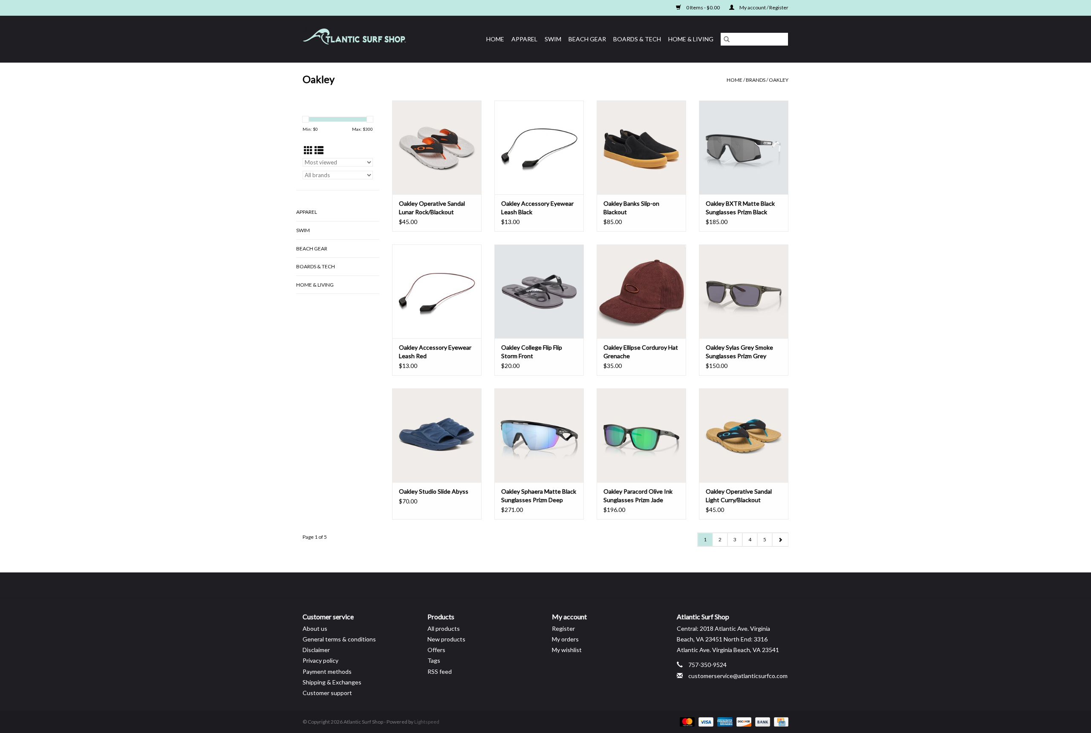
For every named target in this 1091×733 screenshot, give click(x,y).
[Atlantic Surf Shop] (365, 39)
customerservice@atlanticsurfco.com (738, 675)
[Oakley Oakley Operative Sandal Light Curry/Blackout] (743, 435)
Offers (436, 649)
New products (446, 639)
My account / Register (763, 7)
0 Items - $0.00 (703, 7)
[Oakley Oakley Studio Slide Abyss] (437, 435)
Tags (433, 660)
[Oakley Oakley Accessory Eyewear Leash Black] (539, 147)
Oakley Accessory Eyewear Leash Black (537, 208)
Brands (755, 80)
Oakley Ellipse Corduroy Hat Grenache (640, 351)
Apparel (524, 39)
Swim (553, 39)
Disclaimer (316, 649)
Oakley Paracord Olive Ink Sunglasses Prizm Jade (637, 495)
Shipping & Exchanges (332, 682)
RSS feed (439, 671)
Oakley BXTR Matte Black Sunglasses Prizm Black (740, 208)
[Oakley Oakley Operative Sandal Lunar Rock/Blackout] (437, 147)
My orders (565, 639)
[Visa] (705, 721)
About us (315, 628)
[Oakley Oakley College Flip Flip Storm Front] (539, 291)
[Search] (726, 39)
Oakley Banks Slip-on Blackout (631, 208)
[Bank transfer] (761, 721)
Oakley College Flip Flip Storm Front (531, 351)
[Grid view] (308, 150)
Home (495, 39)
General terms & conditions (339, 639)
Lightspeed (426, 722)
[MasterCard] (686, 721)
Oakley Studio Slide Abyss (433, 491)
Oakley (778, 80)
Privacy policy (320, 660)
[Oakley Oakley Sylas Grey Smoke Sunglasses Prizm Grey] (743, 291)
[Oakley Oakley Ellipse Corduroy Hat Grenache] (641, 291)
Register (563, 628)
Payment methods (327, 671)
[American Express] (723, 721)
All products (443, 628)
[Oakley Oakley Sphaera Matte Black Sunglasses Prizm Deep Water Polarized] (539, 435)
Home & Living (690, 39)
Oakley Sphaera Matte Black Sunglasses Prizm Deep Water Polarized (538, 496)
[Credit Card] (779, 721)
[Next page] (780, 539)
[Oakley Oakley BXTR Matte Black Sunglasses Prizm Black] (743, 147)
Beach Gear (587, 39)
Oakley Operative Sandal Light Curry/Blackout (739, 495)
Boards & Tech (637, 39)
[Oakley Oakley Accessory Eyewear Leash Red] (437, 291)
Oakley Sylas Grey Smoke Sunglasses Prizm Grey (739, 351)
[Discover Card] (742, 721)
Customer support (327, 692)
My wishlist (567, 649)
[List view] (319, 150)
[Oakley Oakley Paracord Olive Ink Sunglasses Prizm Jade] (641, 435)
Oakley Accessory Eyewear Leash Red (435, 351)
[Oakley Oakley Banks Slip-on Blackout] (641, 147)
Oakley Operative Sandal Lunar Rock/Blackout (432, 208)
